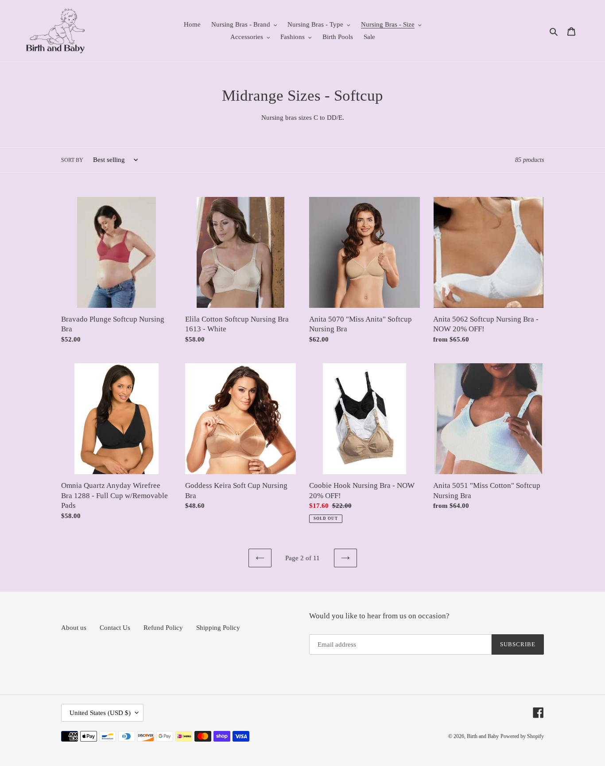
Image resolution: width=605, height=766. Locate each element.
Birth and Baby (483, 736)
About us (73, 627)
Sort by (72, 160)
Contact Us (115, 627)
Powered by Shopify (522, 736)
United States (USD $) (100, 712)
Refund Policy (163, 627)
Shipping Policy (218, 627)
